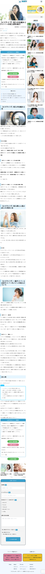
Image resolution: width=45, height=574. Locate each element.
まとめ (4, 101)
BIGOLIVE (5, 30)
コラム (6, 28)
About (15, 564)
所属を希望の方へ (33, 568)
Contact (31, 564)
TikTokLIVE (5, 507)
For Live (21, 564)
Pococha (4, 504)
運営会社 (15, 568)
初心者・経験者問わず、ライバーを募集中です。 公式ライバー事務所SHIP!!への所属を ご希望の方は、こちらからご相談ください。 (12, 557)
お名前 (3, 484)
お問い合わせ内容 (5, 515)
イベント (29, 34)
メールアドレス (5, 492)
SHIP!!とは (16, 566)
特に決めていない (6, 509)
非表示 (14, 90)
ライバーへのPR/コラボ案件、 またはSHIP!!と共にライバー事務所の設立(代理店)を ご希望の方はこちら (32, 557)
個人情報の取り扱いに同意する (9, 534)
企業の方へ (32, 566)
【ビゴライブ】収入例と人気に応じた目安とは (11, 95)
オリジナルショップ (23, 566)
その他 (4, 511)
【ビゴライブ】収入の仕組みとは (9, 93)
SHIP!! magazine (23, 568)
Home (10, 564)
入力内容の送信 (13, 539)
